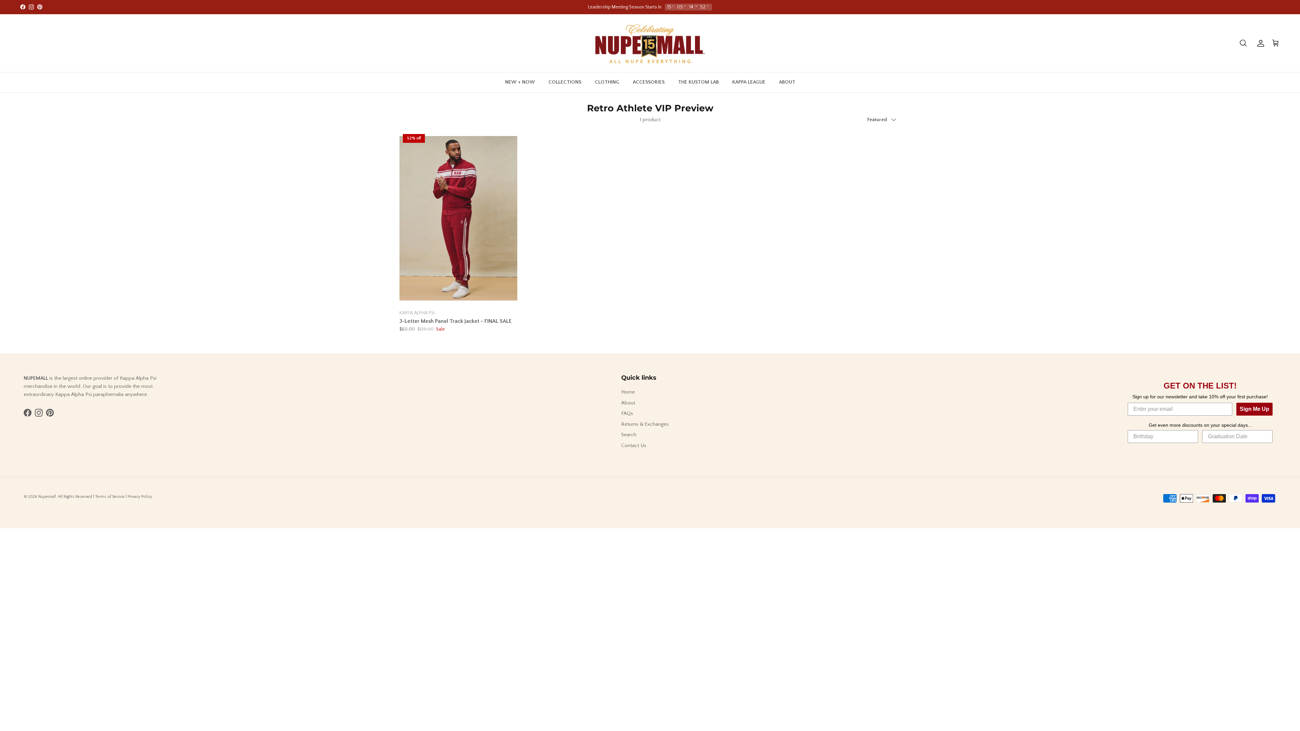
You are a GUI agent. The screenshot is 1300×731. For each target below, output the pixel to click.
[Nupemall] (650, 43)
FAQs (627, 413)
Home (628, 392)
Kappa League (748, 82)
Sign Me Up (1254, 409)
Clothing (607, 82)
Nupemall (47, 496)
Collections (564, 82)
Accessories (649, 82)
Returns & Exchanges (645, 424)
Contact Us (633, 445)
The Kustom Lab (698, 82)
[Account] (1259, 43)
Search (628, 435)
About (787, 82)
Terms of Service (110, 496)
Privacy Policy (140, 496)
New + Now (520, 82)
